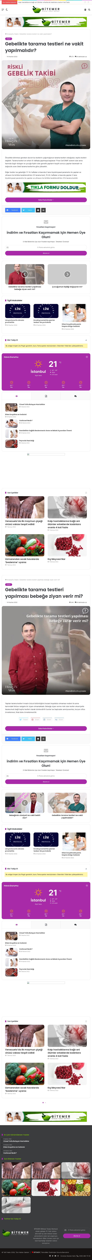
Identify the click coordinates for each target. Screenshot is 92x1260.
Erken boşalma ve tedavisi (16, 414)
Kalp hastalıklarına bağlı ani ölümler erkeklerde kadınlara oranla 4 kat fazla (64, 524)
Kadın (16, 34)
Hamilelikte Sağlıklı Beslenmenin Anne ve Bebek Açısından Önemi (45, 430)
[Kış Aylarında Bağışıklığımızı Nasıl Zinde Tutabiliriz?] (75, 1188)
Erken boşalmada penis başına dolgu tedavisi (71, 325)
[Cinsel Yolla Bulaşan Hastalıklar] (11, 407)
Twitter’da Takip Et (12, 1219)
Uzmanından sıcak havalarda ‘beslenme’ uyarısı (22, 561)
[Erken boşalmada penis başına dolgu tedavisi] (74, 313)
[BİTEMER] (46, 9)
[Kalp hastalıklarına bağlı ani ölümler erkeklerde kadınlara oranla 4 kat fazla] (67, 507)
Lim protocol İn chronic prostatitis (14, 321)
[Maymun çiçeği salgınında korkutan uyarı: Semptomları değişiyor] (16, 1170)
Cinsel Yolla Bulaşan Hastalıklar (32, 404)
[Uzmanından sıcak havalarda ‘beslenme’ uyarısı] (24, 545)
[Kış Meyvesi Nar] (67, 545)
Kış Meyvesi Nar (24, 2)
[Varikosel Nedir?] (11, 423)
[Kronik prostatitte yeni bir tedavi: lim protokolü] (46, 311)
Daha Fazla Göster (45, 200)
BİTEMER (37, 1252)
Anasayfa (10, 34)
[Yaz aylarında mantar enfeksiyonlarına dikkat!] (16, 1205)
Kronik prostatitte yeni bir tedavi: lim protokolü (44, 321)
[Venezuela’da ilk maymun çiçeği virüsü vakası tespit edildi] (24, 507)
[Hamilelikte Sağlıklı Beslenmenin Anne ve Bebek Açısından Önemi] (11, 433)
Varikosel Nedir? (26, 420)
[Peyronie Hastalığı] (11, 443)
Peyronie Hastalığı (26, 440)
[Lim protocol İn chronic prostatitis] (17, 311)
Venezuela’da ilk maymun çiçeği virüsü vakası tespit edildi (24, 523)
